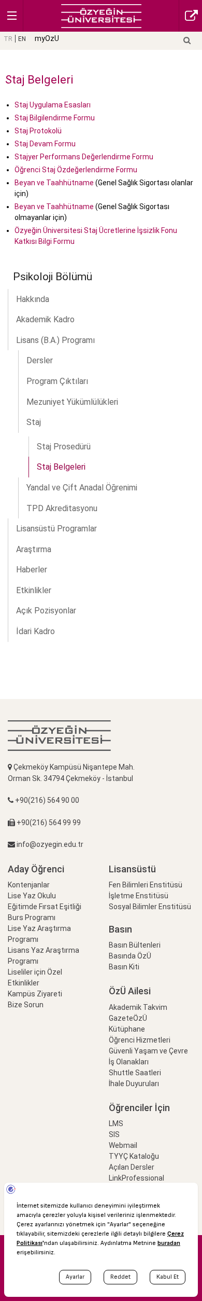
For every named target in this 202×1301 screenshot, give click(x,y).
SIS (114, 1134)
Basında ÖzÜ (130, 956)
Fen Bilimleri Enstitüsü (145, 885)
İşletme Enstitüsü (138, 896)
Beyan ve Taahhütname (54, 183)
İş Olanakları (129, 1062)
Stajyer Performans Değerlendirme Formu (84, 157)
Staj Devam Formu (45, 144)
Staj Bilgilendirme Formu (55, 118)
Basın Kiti (124, 967)
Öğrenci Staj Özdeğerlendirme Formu (76, 170)
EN (22, 39)
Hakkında (32, 299)
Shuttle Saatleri (135, 1073)
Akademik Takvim (138, 1007)
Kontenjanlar (29, 885)
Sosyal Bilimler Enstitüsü (150, 906)
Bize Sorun (26, 1005)
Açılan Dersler (131, 1167)
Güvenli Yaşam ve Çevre (148, 1051)
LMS (116, 1123)
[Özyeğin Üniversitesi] (101, 15)
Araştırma (33, 549)
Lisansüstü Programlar (56, 528)
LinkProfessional (136, 1178)
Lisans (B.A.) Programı (55, 340)
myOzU (47, 38)
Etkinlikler (33, 590)
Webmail (123, 1145)
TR (8, 39)
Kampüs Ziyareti (35, 994)
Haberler (31, 569)
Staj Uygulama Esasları (53, 105)
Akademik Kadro (45, 319)
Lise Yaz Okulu (32, 896)
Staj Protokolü (38, 131)
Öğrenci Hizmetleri (139, 1040)
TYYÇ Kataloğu (134, 1156)
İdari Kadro (35, 631)
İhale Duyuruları (134, 1083)
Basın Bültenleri (135, 945)
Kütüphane (127, 1029)
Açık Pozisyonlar (46, 610)
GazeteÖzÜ (128, 1018)
